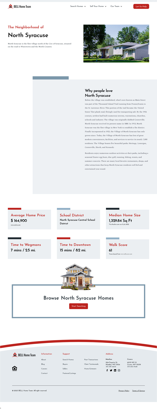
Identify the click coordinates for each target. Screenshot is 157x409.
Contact (44, 373)
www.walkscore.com (126, 254)
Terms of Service (138, 391)
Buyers (65, 364)
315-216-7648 (132, 367)
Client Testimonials (91, 364)
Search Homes (68, 360)
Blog (43, 364)
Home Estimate (90, 369)
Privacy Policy (124, 391)
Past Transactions (91, 360)
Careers (44, 369)
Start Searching (78, 306)
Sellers (65, 369)
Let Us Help (141, 7)
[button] (78, 6)
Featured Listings (69, 373)
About (43, 360)
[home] (19, 6)
